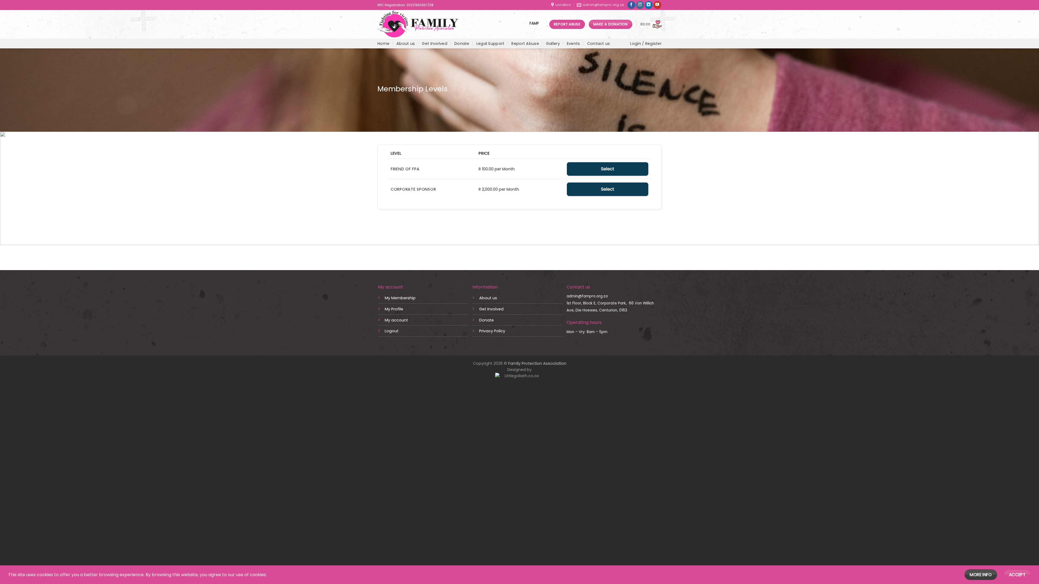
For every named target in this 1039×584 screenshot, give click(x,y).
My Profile (394, 309)
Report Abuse (525, 43)
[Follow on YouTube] (657, 5)
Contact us (598, 43)
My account (396, 320)
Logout (392, 331)
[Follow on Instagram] (640, 5)
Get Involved (434, 43)
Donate (461, 43)
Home (383, 43)
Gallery (553, 43)
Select (607, 169)
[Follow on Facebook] (631, 5)
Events (573, 43)
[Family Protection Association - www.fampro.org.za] (420, 24)
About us (405, 43)
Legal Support (490, 43)
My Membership (400, 298)
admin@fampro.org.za (587, 296)
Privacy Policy (492, 331)
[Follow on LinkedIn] (649, 5)
